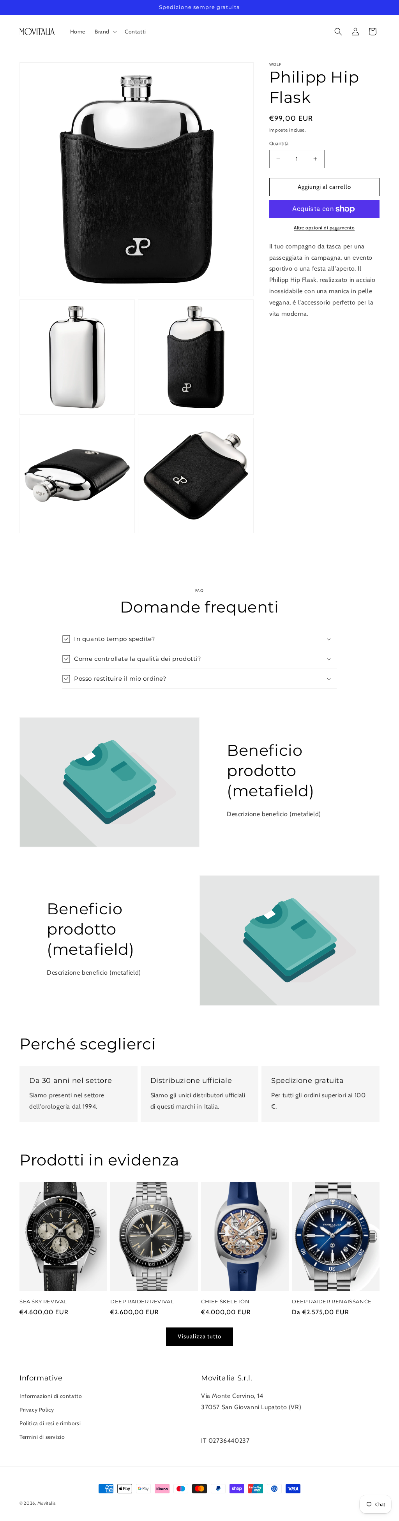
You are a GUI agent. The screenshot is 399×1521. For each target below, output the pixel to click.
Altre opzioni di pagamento (324, 228)
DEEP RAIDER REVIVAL (142, 1301)
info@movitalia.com (229, 1429)
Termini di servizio (42, 1436)
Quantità (279, 143)
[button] (105, 31)
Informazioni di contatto (50, 1396)
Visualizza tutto (199, 1336)
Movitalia (46, 1503)
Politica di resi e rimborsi (50, 1423)
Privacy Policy (36, 1409)
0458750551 (219, 1418)
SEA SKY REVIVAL (43, 1301)
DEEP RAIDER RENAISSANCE (332, 1301)
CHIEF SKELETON (225, 1301)
